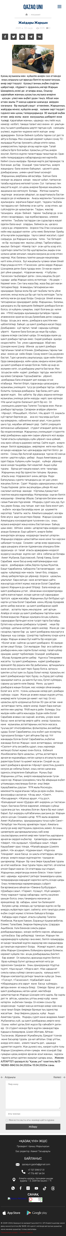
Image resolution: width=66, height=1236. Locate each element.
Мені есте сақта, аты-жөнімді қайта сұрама (31, 1120)
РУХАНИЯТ (36, 15)
